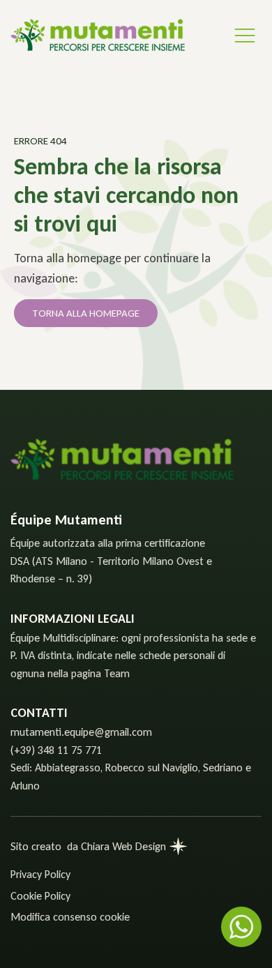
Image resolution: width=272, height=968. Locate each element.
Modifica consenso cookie (70, 916)
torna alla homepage (85, 313)
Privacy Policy (40, 874)
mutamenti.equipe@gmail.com (81, 732)
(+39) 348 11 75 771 (56, 750)
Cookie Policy (40, 895)
